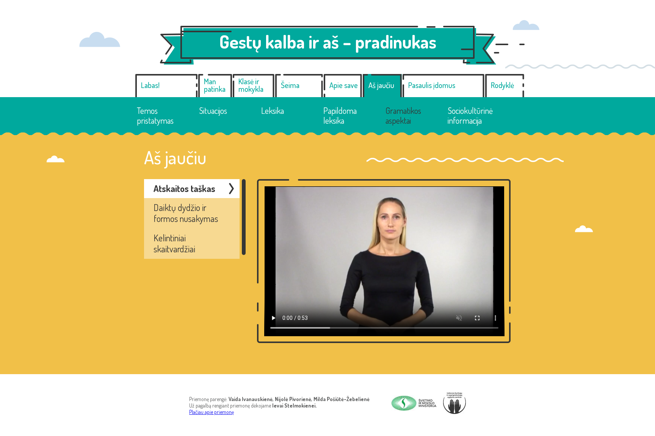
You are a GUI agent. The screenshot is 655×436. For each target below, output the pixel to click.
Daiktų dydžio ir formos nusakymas (186, 212)
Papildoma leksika (340, 115)
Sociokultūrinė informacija (470, 115)
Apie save (343, 85)
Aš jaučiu (381, 85)
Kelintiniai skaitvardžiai (174, 243)
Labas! (150, 85)
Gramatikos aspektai (403, 115)
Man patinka (215, 85)
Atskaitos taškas (184, 188)
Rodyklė (502, 85)
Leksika (272, 110)
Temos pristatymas (155, 115)
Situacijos (213, 110)
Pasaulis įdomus (431, 85)
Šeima (290, 85)
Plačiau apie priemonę (211, 412)
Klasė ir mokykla (250, 85)
